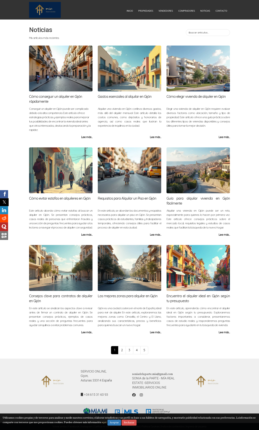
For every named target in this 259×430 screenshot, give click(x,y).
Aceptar (114, 422)
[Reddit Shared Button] (4, 218)
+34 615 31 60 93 (96, 394)
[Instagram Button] (141, 395)
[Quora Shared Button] (4, 226)
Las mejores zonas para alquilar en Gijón (128, 296)
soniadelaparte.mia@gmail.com (152, 374)
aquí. (104, 422)
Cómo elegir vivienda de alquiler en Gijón (196, 96)
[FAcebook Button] (134, 395)
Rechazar (129, 422)
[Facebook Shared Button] (4, 194)
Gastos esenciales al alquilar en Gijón (125, 96)
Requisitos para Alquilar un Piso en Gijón (127, 198)
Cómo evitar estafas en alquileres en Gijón (60, 198)
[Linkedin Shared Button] (4, 210)
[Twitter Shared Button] (4, 202)
